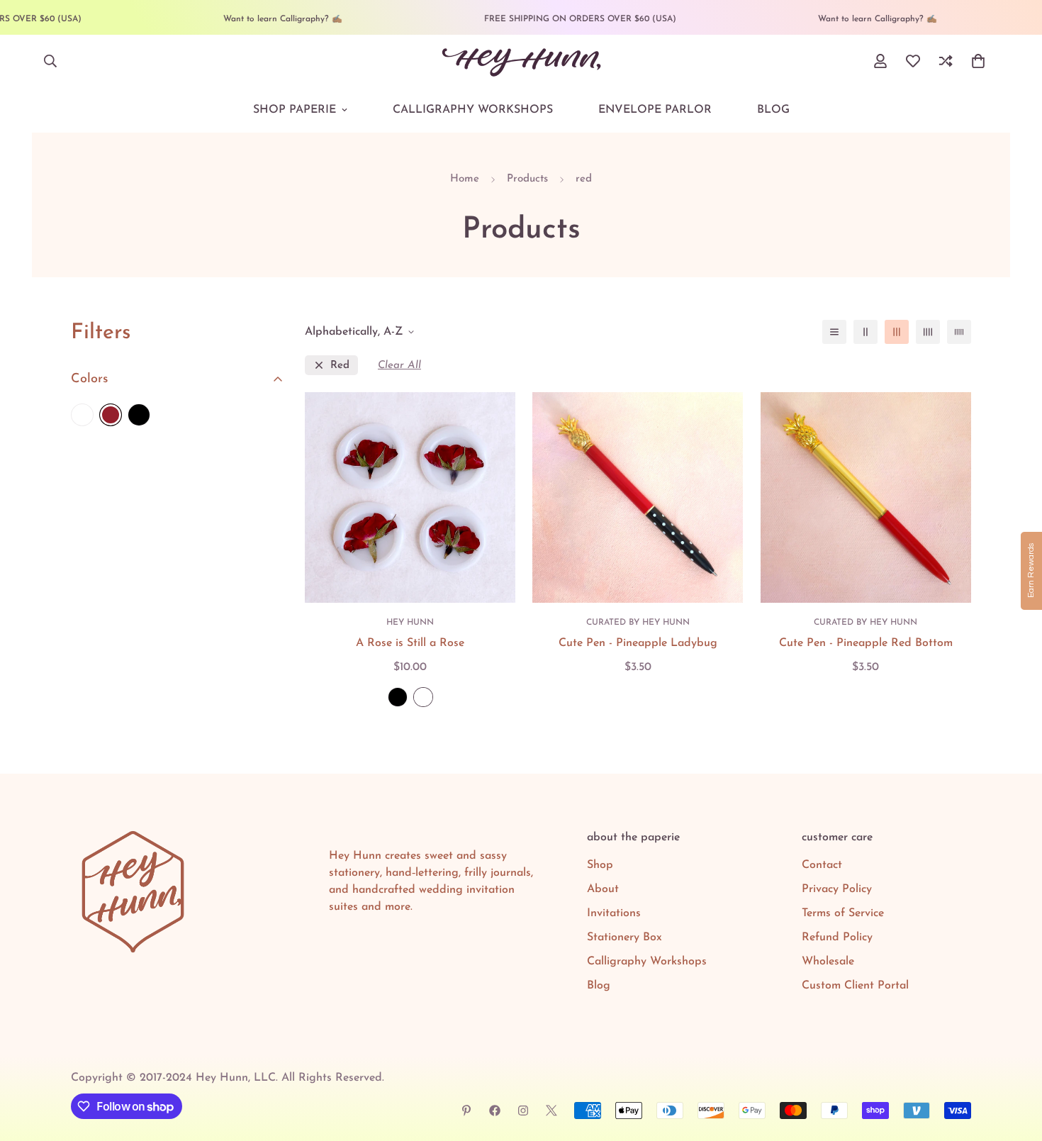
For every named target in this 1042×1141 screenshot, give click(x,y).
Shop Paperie (294, 110)
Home (464, 179)
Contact (822, 865)
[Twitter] (551, 1110)
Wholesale (828, 961)
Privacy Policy (837, 889)
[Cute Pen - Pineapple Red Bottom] (866, 497)
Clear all (399, 365)
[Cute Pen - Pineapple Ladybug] (637, 497)
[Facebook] (494, 1110)
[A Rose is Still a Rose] (410, 497)
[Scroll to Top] (1014, 1063)
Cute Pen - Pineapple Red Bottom (866, 643)
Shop (600, 865)
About (603, 889)
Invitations (614, 913)
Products (527, 179)
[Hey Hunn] (521, 61)
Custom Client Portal (855, 985)
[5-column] (959, 332)
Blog (773, 110)
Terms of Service (843, 913)
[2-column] (865, 332)
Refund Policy (837, 937)
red (339, 365)
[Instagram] (523, 1110)
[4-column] (928, 332)
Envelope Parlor (655, 110)
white (82, 414)
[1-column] (834, 332)
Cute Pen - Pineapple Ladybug (638, 643)
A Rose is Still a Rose (410, 643)
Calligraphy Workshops (473, 110)
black (139, 414)
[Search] (50, 61)
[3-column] (897, 332)
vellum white (423, 697)
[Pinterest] (466, 1110)
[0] (978, 61)
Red (110, 414)
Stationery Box (624, 937)
